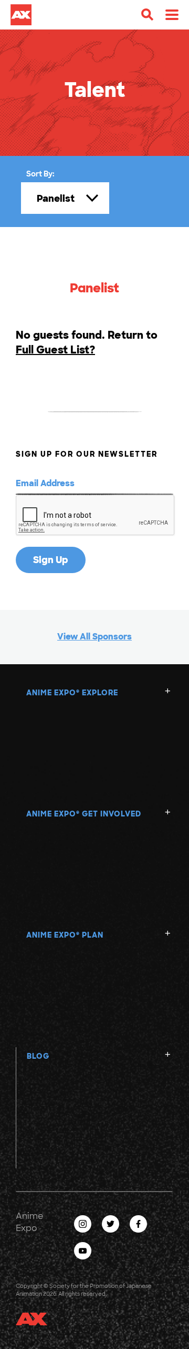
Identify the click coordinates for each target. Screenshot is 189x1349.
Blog (38, 1056)
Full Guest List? (55, 350)
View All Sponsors (94, 636)
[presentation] (95, 515)
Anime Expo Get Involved (83, 814)
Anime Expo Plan (64, 935)
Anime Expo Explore (72, 692)
